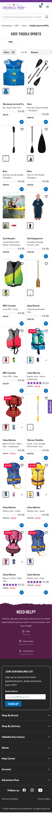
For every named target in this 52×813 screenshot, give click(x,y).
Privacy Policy (44, 798)
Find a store (28, 641)
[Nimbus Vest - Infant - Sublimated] (38, 341)
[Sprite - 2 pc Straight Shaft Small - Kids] (38, 408)
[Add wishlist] (22, 62)
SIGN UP (13, 704)
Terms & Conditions (10, 798)
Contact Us (28, 651)
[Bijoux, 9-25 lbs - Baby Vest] (14, 543)
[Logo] (14, 7)
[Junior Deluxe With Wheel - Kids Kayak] (14, 207)
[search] (46, 17)
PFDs (11, 41)
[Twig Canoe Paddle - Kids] (38, 274)
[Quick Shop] (22, 122)
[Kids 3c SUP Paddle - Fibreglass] (38, 139)
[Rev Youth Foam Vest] (14, 72)
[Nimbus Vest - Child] (38, 543)
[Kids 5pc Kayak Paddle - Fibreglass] (14, 139)
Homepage (7, 25)
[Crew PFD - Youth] (14, 274)
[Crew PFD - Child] (14, 341)
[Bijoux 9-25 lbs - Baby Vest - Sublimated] (14, 408)
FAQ (28, 631)
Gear (24, 25)
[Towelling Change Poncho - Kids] (38, 207)
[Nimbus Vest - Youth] (38, 475)
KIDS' (17, 25)
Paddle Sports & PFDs (39, 25)
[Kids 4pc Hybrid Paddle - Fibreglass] (38, 72)
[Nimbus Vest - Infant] (14, 475)
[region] (24, 790)
